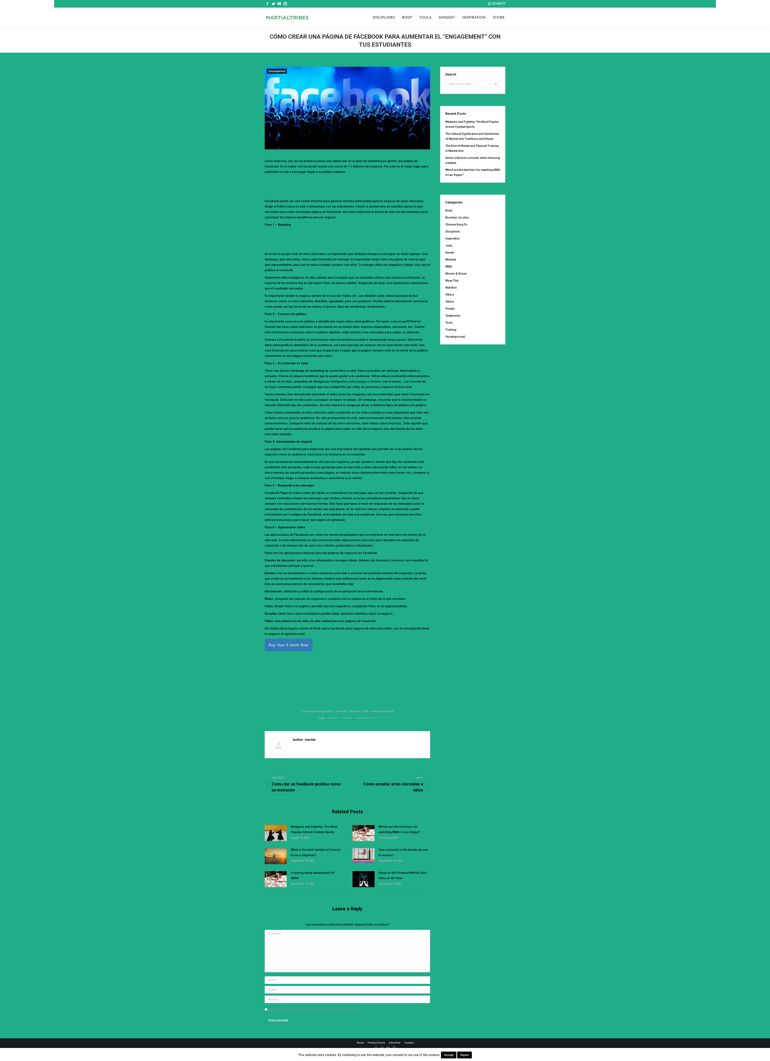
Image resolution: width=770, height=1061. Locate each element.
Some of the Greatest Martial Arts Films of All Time (403, 875)
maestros (346, 718)
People (450, 308)
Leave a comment (382, 711)
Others (449, 294)
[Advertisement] (347, 186)
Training (450, 329)
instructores (333, 718)
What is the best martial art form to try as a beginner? (316, 852)
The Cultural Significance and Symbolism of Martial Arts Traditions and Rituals (472, 136)
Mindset (450, 259)
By (341, 711)
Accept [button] (448, 1055)
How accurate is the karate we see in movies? (403, 852)
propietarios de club (364, 718)
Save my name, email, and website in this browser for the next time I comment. (315, 1009)
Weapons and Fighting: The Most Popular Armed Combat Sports (314, 829)
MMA (448, 266)
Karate (449, 252)
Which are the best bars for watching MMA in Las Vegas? (399, 829)
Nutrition (451, 287)
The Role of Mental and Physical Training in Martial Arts (472, 148)
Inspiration (452, 238)
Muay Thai (452, 280)
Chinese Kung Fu (456, 224)
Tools (449, 322)
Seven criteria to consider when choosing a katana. (472, 160)
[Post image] (276, 833)
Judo (448, 245)
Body (448, 210)
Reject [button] (464, 1055)
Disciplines (452, 231)
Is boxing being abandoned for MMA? (313, 875)
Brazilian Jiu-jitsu (457, 217)
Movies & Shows (456, 273)
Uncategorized (276, 71)
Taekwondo (452, 315)
